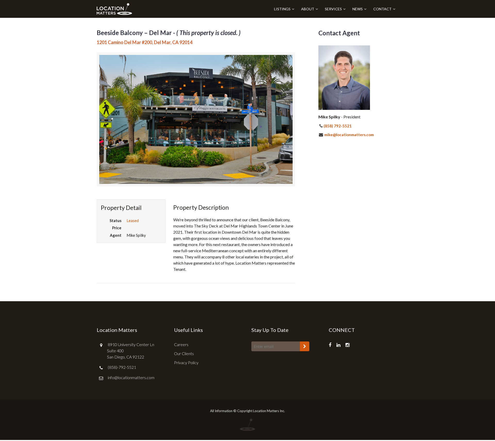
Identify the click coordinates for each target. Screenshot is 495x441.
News (357, 9)
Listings (282, 9)
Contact (382, 9)
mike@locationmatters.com (349, 134)
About (307, 9)
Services (333, 9)
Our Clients (184, 353)
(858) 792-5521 (338, 126)
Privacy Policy (186, 362)
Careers (181, 344)
